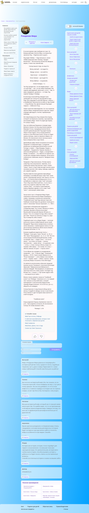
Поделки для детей (33, 506)
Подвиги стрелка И (9, 69)
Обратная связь (48, 506)
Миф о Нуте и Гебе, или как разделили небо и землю (10, 43)
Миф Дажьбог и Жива (48, 486)
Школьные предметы (27, 509)
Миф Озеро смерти (9, 71)
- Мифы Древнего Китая (76, 94)
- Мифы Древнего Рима (75, 96)
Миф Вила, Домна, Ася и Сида (34, 325)
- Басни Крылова (74, 54)
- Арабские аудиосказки (76, 37)
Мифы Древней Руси (10, 21)
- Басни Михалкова (74, 59)
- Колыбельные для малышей (74, 118)
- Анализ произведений (76, 137)
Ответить (26, 374)
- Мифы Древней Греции (74, 99)
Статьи (66, 509)
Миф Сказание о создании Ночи (8, 74)
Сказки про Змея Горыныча (33, 328)
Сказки (15, 2)
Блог (82, 2)
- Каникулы (72, 68)
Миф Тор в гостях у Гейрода (33, 316)
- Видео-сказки (73, 142)
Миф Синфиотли (30, 323)
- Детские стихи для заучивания (74, 161)
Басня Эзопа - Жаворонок (30, 495)
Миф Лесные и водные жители (10, 62)
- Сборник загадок (74, 84)
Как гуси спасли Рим (9, 53)
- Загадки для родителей (73, 81)
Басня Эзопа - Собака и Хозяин (50, 491)
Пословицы (64, 2)
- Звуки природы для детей (75, 114)
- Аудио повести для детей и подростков (75, 40)
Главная (3, 21)
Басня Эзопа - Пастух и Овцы (30, 491)
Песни (35, 2)
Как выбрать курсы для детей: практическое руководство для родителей (10, 30)
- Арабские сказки (74, 140)
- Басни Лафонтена (74, 57)
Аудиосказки (25, 2)
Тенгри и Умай (8, 48)
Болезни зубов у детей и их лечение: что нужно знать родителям (10, 37)
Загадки (74, 2)
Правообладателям (62, 506)
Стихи (43, 2)
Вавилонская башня (9, 50)
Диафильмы (52, 2)
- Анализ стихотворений (73, 155)
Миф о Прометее (8, 66)
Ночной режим (78, 26)
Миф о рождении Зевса (9, 58)
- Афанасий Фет (73, 158)
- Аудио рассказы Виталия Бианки (74, 44)
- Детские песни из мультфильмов (74, 110)
